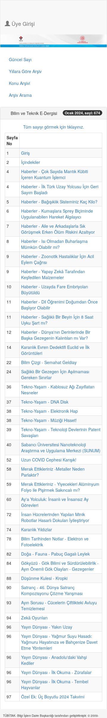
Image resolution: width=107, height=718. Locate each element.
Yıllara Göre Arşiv (25, 71)
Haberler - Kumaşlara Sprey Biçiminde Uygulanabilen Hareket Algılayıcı (57, 214)
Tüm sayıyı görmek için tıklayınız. (53, 127)
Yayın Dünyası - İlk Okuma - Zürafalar (56, 672)
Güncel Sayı (20, 59)
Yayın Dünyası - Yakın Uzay (46, 627)
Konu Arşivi (19, 83)
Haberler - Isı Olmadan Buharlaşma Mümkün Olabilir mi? (54, 244)
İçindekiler (30, 162)
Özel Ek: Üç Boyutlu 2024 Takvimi (52, 697)
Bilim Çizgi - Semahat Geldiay (49, 362)
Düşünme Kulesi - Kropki (44, 578)
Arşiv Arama (20, 95)
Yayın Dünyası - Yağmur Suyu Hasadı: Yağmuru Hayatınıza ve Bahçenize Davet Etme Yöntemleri (59, 642)
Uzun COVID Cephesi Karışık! (48, 460)
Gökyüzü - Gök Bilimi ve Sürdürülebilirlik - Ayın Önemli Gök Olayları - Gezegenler (60, 566)
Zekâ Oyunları (34, 618)
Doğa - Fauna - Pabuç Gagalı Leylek (55, 554)
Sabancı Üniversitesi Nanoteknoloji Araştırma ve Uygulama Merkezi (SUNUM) (60, 447)
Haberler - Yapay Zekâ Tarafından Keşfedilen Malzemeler (53, 274)
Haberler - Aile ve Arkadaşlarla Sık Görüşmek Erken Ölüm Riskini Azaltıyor (58, 229)
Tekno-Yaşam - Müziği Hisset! (49, 420)
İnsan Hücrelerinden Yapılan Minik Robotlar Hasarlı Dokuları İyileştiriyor (55, 517)
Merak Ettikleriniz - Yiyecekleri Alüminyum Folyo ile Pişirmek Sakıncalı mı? (60, 487)
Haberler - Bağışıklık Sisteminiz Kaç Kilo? (59, 202)
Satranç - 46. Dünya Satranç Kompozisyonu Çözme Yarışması (52, 590)
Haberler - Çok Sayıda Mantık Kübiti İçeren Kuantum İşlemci (54, 174)
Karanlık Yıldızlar (36, 529)
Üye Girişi (22, 23)
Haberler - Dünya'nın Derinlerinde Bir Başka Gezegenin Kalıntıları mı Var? (55, 335)
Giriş (25, 153)
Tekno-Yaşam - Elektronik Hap (49, 411)
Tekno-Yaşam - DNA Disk (44, 402)
